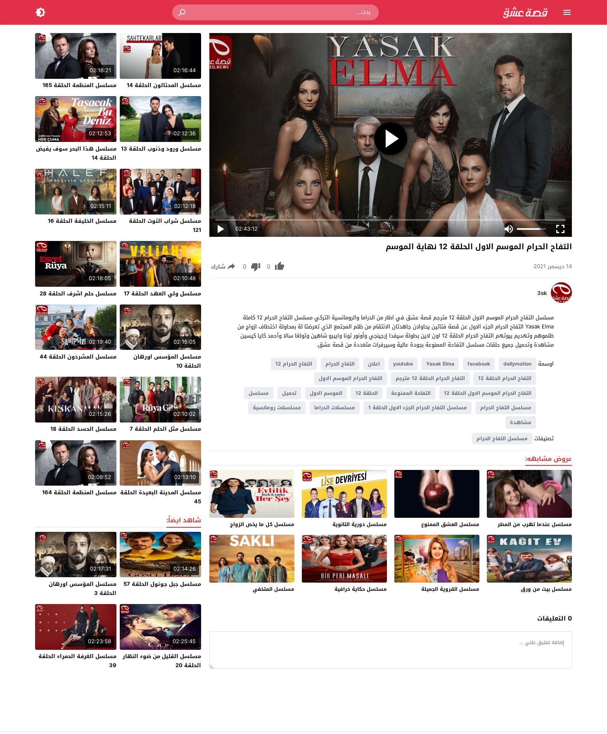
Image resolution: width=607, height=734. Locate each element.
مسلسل (259, 393)
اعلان (374, 363)
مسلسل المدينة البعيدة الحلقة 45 (160, 497)
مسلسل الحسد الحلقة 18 (83, 429)
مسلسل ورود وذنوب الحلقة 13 (161, 149)
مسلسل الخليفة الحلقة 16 (82, 221)
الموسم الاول (326, 393)
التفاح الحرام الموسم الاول (350, 378)
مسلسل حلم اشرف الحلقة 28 (78, 293)
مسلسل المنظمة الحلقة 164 (79, 492)
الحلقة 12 (367, 393)
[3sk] (561, 301)
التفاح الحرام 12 (293, 363)
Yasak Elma (440, 363)
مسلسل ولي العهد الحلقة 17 (162, 293)
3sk (542, 293)
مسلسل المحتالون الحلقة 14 (164, 85)
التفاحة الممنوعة (411, 393)
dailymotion (517, 363)
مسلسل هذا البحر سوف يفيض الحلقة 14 (76, 153)
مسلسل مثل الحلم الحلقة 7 (165, 429)
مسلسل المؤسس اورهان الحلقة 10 (167, 361)
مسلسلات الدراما (334, 407)
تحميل (289, 393)
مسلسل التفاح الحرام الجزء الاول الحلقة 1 (417, 407)
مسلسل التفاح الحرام (505, 407)
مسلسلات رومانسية (277, 407)
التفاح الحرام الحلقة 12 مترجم (430, 378)
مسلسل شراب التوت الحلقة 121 (165, 225)
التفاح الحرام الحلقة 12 (504, 378)
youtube (403, 363)
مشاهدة (520, 422)
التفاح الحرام (340, 363)
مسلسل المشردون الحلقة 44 (78, 357)
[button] (182, 12)
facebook (478, 363)
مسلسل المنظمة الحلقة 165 (79, 85)
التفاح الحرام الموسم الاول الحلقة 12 (487, 393)
